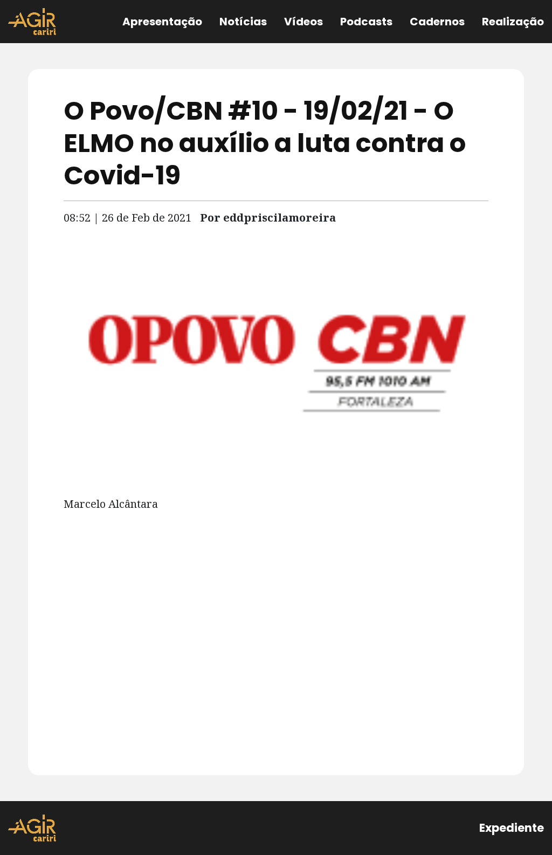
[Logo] (32, 21)
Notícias (243, 21)
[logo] (32, 828)
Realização (513, 21)
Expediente (511, 828)
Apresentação (162, 21)
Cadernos (437, 21)
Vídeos (303, 21)
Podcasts (366, 21)
